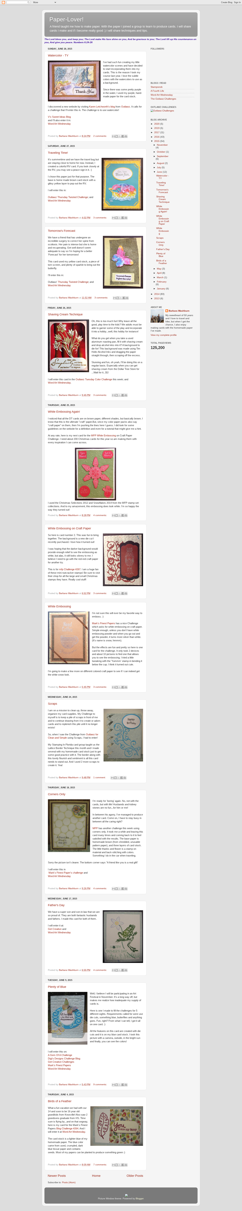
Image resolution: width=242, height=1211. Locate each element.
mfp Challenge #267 (70, 569)
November (162, 145)
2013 (157, 298)
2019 (157, 128)
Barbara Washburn (179, 311)
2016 (157, 137)
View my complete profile (164, 335)
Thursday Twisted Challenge (73, 282)
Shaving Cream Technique (65, 314)
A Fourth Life (157, 91)
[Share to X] (119, 136)
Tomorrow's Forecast (61, 230)
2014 (157, 294)
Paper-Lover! (66, 19)
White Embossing (59, 606)
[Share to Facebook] (122, 136)
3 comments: (100, 217)
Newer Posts (57, 1175)
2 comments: (100, 136)
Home (96, 1175)
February (161, 281)
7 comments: (100, 1164)
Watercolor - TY (58, 55)
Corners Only (56, 794)
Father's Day (56, 905)
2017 (157, 132)
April (159, 273)
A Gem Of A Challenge (60, 1055)
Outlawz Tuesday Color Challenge (94, 379)
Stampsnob (156, 87)
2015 (157, 141)
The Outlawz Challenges (163, 99)
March (160, 277)
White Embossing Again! (64, 411)
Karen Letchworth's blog (102, 106)
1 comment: (99, 777)
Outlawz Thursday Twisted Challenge (68, 197)
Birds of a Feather (59, 1101)
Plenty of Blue (57, 986)
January (161, 288)
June (160, 172)
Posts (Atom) (69, 1182)
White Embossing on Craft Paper (69, 528)
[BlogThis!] (116, 136)
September (162, 156)
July (159, 167)
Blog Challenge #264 (67, 1128)
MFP (95, 828)
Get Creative (55, 929)
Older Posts (135, 1175)
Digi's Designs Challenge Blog (64, 1058)
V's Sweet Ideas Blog (59, 117)
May (159, 268)
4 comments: (100, 515)
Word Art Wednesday (59, 123)
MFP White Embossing (103, 435)
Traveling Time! (58, 152)
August (161, 163)
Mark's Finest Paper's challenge (66, 872)
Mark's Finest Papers (103, 623)
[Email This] (113, 136)
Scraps (52, 703)
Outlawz (125, 106)
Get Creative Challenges (61, 1062)
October (161, 152)
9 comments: (100, 1084)
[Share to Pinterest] (126, 136)
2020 (157, 124)
